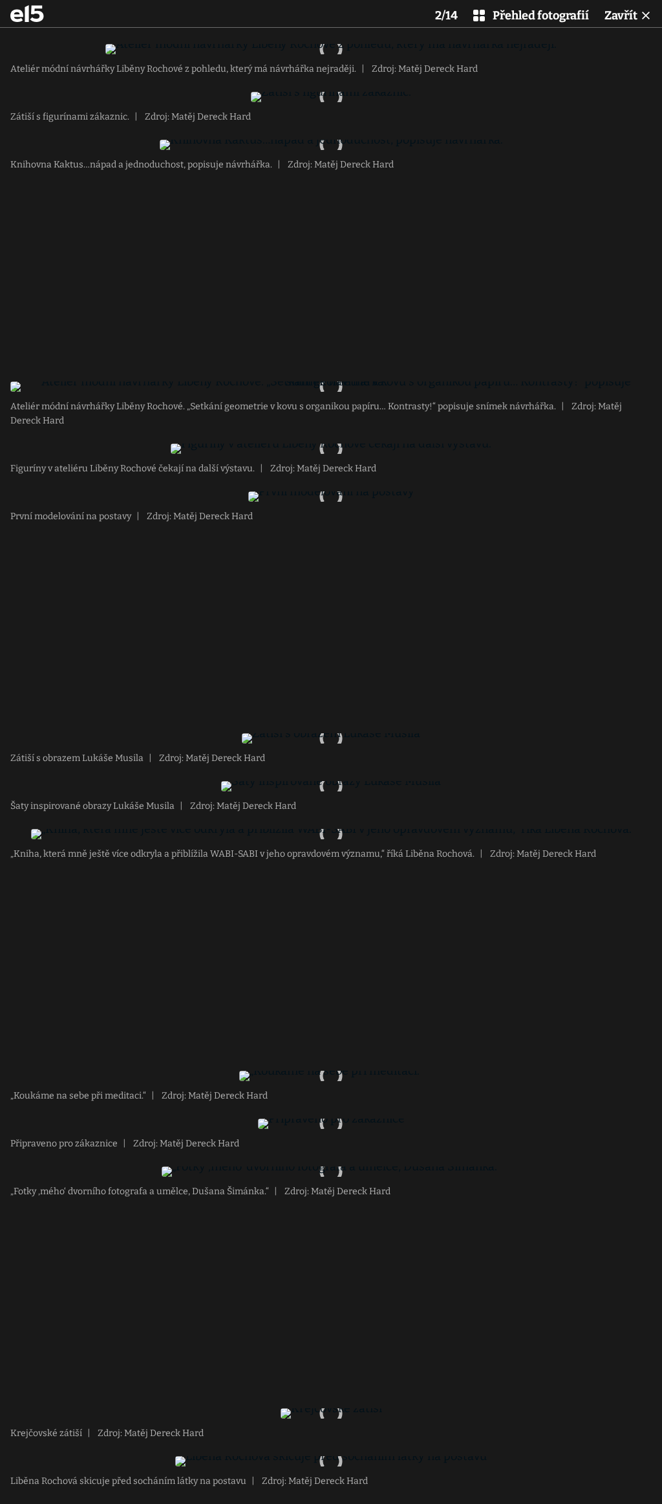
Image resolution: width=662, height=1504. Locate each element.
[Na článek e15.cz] (27, 13)
